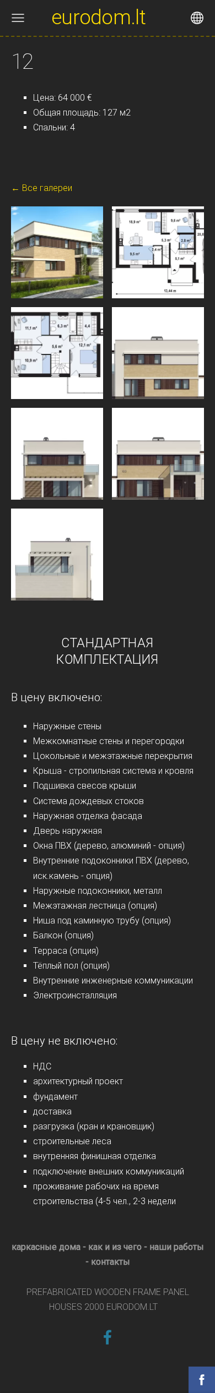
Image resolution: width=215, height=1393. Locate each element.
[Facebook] (107, 1337)
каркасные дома (46, 1247)
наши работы (176, 1247)
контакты (110, 1262)
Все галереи (47, 188)
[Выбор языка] (197, 18)
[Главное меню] (18, 18)
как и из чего (115, 1247)
